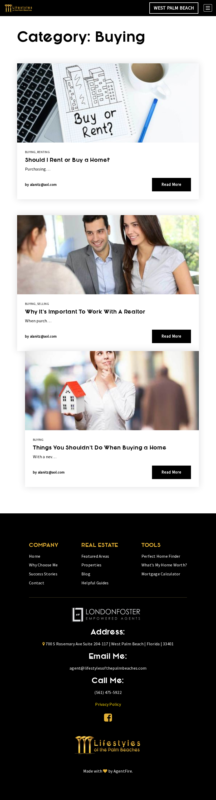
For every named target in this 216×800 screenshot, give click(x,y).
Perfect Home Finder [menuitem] (160, 556)
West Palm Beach (174, 8)
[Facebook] (108, 717)
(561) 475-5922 (108, 692)
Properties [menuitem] (91, 564)
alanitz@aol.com (43, 184)
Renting (43, 152)
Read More (171, 184)
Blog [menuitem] (85, 573)
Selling (43, 304)
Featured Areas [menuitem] (95, 556)
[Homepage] (18, 8)
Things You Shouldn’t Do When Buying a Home (99, 448)
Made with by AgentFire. (108, 771)
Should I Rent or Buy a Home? (67, 160)
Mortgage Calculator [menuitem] (160, 573)
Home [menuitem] (34, 556)
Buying (30, 152)
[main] (108, 264)
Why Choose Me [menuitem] (43, 564)
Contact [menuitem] (36, 582)
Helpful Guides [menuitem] (95, 582)
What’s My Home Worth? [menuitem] (164, 564)
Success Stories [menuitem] (43, 573)
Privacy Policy (108, 704)
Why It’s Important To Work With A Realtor (85, 312)
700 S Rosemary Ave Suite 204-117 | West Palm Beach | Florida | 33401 (110, 643)
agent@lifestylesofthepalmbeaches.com (108, 668)
